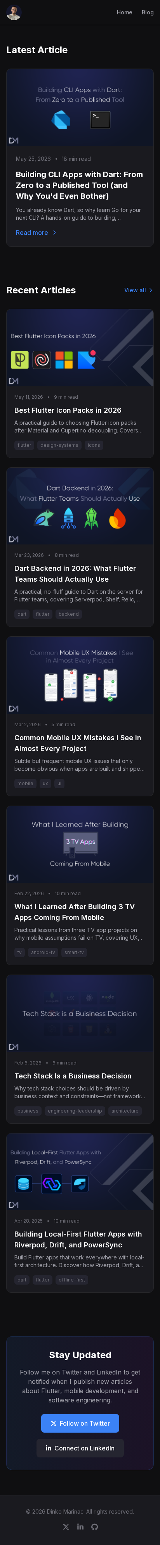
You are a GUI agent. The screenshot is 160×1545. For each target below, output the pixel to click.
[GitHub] (94, 1527)
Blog (148, 12)
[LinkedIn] (80, 1527)
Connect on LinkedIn (84, 1448)
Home (124, 12)
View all (135, 290)
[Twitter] (66, 1527)
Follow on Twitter (85, 1423)
